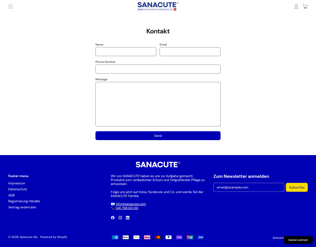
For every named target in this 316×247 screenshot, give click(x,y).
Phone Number (105, 62)
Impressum (16, 183)
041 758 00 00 (127, 208)
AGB (11, 195)
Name (99, 44)
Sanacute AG (28, 237)
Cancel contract (298, 240)
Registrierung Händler (24, 201)
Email (163, 44)
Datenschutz (17, 189)
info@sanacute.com (131, 204)
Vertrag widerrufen (22, 207)
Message (101, 79)
